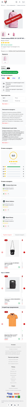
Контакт (13, 369)
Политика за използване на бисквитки (13, 347)
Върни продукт (13, 373)
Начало (3, 5)
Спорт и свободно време (11, 5)
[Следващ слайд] (24, 252)
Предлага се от (13, 51)
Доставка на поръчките (13, 361)
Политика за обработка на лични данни (13, 351)
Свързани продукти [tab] (19, 234)
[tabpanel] (13, 253)
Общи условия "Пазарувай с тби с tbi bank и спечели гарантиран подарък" (12, 353)
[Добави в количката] (19, 267)
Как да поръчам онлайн (13, 359)
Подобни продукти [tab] (7, 234)
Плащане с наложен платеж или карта (13, 390)
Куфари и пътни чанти (21, 5)
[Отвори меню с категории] (2, 2)
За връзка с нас (13, 371)
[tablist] (13, 235)
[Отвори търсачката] (16, 2)
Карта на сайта (13, 382)
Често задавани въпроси (13, 363)
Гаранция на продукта (13, 388)
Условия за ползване (13, 349)
